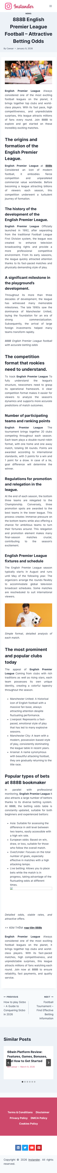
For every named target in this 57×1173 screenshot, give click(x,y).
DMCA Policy (39, 1118)
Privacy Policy (19, 1118)
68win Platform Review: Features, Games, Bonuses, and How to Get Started (27, 1056)
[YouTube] (32, 1148)
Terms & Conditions (20, 1112)
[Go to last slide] (8, 1062)
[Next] (48, 1062)
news (28, 13)
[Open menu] (50, 6)
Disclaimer (42, 1112)
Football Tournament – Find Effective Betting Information (44, 1008)
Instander (34, 1159)
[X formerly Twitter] (25, 1148)
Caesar (10, 48)
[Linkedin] (18, 1148)
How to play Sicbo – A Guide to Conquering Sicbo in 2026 (15, 1006)
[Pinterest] (39, 1148)
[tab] (22, 1082)
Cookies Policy (28, 1123)
